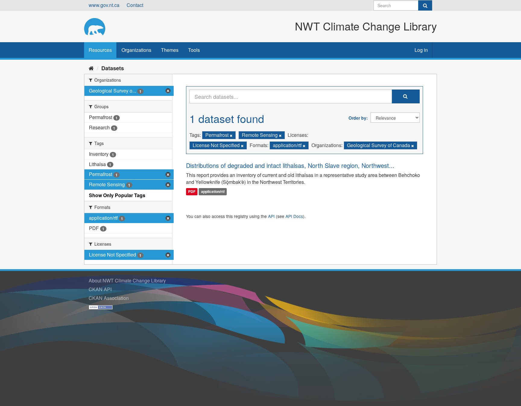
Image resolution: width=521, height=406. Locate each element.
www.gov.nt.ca (104, 5)
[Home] (91, 68)
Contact (135, 5)
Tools (194, 49)
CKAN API (100, 289)
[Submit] (425, 5)
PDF (191, 191)
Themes (169, 49)
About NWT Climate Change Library (127, 280)
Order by (357, 118)
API (271, 216)
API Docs (294, 216)
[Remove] (231, 135)
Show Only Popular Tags (117, 195)
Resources (100, 49)
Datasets (112, 68)
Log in (421, 49)
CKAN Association (109, 297)
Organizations (136, 49)
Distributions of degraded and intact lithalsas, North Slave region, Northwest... (290, 165)
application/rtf (213, 191)
